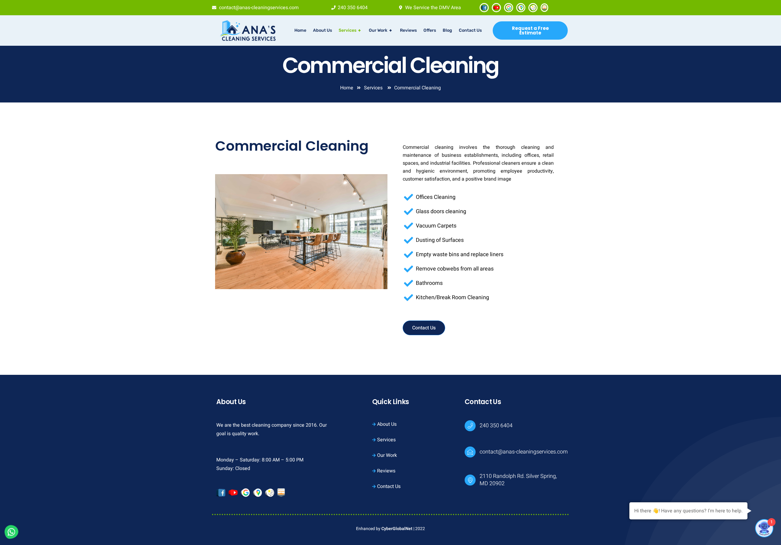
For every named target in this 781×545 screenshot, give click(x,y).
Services (350, 30)
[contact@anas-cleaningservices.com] (470, 451)
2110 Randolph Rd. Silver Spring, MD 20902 (518, 480)
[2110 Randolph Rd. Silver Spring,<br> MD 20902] (470, 480)
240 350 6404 (496, 425)
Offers (429, 30)
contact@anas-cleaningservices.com (524, 452)
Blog (447, 30)
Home (300, 30)
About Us (322, 30)
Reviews (408, 30)
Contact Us (470, 30)
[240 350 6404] (470, 425)
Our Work (380, 30)
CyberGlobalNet (396, 528)
